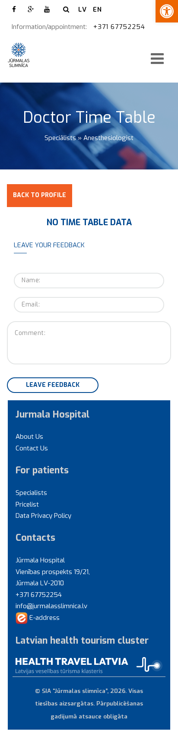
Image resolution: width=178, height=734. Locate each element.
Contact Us (32, 448)
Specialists (31, 492)
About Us (29, 436)
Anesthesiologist (108, 138)
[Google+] (30, 9)
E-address (44, 617)
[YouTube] (47, 9)
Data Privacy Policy (43, 515)
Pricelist (27, 504)
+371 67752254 (120, 26)
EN (97, 9)
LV (82, 9)
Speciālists (60, 138)
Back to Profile (39, 195)
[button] (167, 11)
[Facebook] (14, 9)
